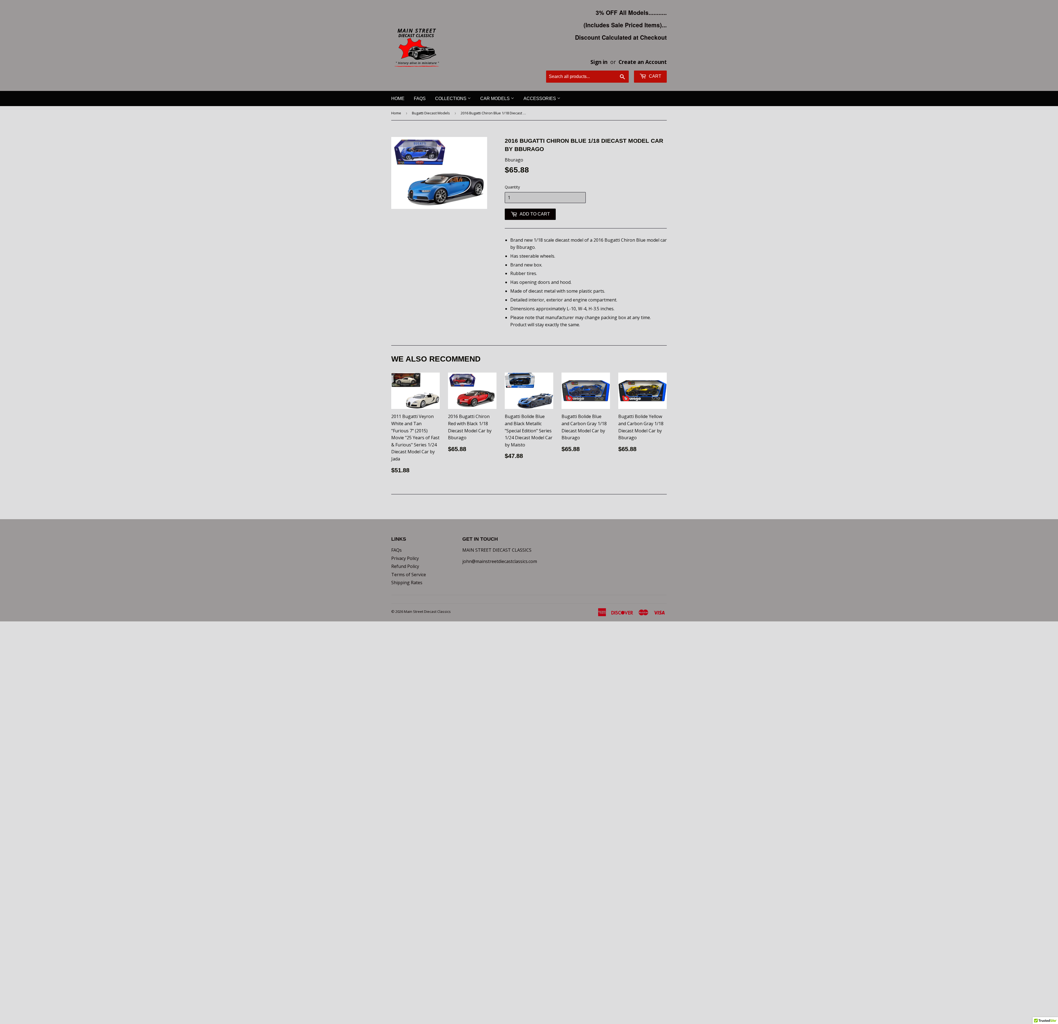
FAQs (420, 98)
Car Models (495, 98)
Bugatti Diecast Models (431, 113)
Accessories (540, 98)
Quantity (512, 187)
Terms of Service (408, 575)
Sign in (599, 62)
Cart (654, 76)
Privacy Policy (405, 558)
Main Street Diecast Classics (427, 611)
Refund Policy (405, 566)
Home (397, 98)
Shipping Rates (406, 583)
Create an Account (643, 62)
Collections (451, 98)
